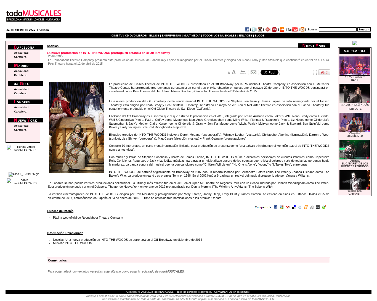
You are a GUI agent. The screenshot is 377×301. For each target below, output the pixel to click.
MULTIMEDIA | (193, 35)
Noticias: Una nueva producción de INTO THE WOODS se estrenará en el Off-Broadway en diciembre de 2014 (127, 239)
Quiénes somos (239, 291)
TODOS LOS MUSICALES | (220, 35)
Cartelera (20, 56)
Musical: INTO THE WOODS (72, 243)
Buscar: (313, 29)
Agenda (44, 29)
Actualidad (21, 52)
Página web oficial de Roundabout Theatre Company (88, 217)
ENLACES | (246, 35)
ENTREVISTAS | (172, 35)
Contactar (220, 291)
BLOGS (260, 35)
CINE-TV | (118, 35)
